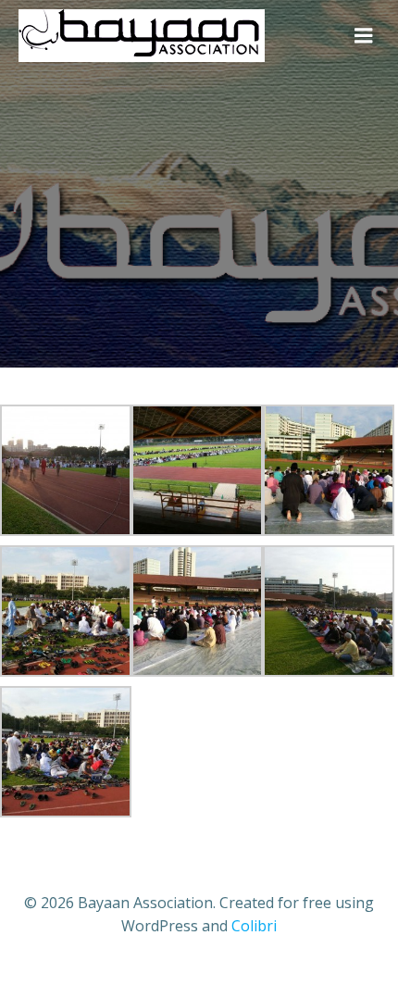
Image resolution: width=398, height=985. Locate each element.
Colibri (254, 926)
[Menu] (363, 36)
